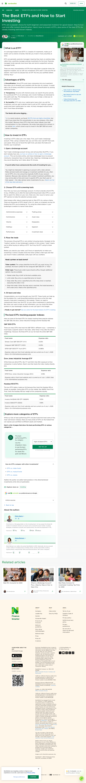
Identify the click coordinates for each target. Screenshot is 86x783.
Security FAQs (53, 613)
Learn (17, 10)
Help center (52, 611)
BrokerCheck (38, 729)
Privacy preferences (66, 625)
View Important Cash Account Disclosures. (44, 737)
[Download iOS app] (17, 655)
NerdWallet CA (56, 774)
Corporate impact (40, 618)
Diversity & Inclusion (38, 621)
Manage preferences (19, 777)
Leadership (38, 613)
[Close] (83, 769)
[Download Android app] (17, 665)
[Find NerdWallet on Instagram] (66, 653)
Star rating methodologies (39, 630)
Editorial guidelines (38, 626)
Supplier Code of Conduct (68, 614)
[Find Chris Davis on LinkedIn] (19, 519)
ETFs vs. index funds (14, 468)
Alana (19, 538)
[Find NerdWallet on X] (60, 653)
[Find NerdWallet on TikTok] (73, 653)
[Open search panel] (66, 3)
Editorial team (39, 633)
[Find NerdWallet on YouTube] (63, 653)
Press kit (38, 638)
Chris (19, 516)
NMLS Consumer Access (41, 671)
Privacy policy (67, 617)
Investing (9, 10)
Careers (37, 616)
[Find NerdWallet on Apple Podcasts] (70, 653)
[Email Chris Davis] (16, 519)
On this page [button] (66, 80)
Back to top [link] (10, 505)
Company (38, 611)
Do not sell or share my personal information (68, 630)
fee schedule (45, 728)
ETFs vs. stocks (12, 475)
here (13, 126)
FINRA (42, 720)
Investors (38, 641)
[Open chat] (81, 778)
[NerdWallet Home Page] (11, 3)
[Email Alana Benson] (16, 541)
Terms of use (66, 611)
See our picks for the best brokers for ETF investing (38, 310)
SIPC (46, 720)
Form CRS (38, 724)
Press (37, 636)
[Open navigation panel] (2, 3)
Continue (33, 777)
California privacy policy (68, 621)
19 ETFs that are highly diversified (39, 118)
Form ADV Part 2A (46, 724)
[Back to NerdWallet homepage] (3, 10)
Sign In (73, 3)
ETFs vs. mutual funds (14, 471)
